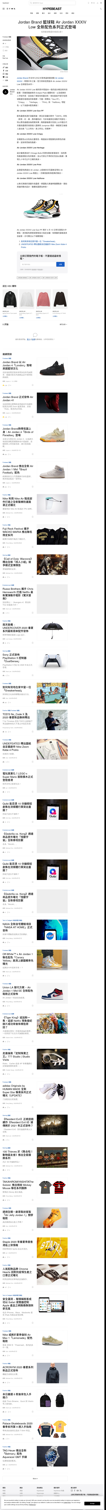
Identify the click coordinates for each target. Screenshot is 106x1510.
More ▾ (35, 1478)
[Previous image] (21, 55)
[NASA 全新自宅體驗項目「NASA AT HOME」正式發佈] (52, 931)
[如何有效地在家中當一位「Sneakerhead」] (52, 693)
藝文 (43, 13)
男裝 (21, 1491)
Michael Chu (9, 513)
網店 (73, 13)
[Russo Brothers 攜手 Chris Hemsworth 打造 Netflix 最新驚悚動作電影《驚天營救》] (52, 599)
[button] (5, 50)
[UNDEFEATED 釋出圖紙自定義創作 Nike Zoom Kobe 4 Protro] (52, 751)
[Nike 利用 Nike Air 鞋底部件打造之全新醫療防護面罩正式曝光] (52, 506)
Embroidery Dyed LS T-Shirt (25, 314)
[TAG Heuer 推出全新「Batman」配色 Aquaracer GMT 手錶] (52, 1458)
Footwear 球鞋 (7, 37)
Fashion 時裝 (6, 495)
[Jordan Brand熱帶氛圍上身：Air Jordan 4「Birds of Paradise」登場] (52, 439)
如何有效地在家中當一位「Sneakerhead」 (38, 241)
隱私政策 (40, 269)
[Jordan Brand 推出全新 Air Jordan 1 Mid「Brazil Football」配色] (52, 475)
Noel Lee (5, 58)
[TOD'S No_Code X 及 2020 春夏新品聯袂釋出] (52, 721)
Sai (7, 698)
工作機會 (57, 1496)
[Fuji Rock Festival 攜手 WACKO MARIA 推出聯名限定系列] (52, 536)
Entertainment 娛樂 (8, 585)
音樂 (55, 13)
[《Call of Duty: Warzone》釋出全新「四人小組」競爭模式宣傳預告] (52, 566)
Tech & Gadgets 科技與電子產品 (12, 920)
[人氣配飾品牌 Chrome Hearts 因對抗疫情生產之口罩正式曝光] (52, 1276)
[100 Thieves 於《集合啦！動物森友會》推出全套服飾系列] (52, 1159)
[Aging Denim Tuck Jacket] (10, 299)
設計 (49, 13)
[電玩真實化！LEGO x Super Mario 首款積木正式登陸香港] (52, 781)
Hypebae (40, 1496)
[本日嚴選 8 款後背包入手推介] (52, 1401)
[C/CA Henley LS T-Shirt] (60, 299)
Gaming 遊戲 (6, 555)
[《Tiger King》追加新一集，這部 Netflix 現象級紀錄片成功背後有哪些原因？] (52, 1027)
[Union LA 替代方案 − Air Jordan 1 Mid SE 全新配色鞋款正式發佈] (52, 995)
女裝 (21, 1493)
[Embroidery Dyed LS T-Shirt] (26, 299)
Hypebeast (40, 1491)
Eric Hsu (8, 818)
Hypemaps (40, 1493)
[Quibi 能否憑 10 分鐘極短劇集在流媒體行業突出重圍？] (52, 811)
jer (6, 788)
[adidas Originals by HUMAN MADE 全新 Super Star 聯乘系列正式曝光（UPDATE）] (52, 1094)
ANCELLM (6, 311)
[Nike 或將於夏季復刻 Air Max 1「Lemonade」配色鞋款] (52, 1343)
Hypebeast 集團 (59, 1491)
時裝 (31, 13)
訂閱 (60, 264)
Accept (92, 1503)
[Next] (63, 208)
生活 (61, 13)
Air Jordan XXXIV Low (50, 277)
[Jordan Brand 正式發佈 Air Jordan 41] (52, 405)
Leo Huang (9, 639)
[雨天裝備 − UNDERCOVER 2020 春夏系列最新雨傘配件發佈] (52, 632)
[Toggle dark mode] (101, 8)
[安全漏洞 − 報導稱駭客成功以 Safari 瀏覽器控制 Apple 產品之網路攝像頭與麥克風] (52, 1309)
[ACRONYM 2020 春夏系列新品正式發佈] (52, 1373)
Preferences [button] (32, 1504)
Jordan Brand (12, 90)
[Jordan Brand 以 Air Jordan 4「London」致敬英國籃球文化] (52, 372)
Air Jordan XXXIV (34, 277)
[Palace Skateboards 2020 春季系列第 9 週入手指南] (52, 1429)
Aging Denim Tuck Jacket (10, 313)
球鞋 (37, 13)
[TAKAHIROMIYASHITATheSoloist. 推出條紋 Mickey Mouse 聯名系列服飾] (52, 1189)
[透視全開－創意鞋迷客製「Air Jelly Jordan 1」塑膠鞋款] (52, 1219)
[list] (42, 54)
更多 (67, 13)
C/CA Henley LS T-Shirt (59, 313)
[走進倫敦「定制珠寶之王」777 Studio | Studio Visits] (52, 1062)
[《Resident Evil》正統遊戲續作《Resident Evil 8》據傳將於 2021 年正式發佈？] (52, 1128)
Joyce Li (8, 381)
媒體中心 (57, 1493)
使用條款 (34, 269)
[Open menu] (4, 9)
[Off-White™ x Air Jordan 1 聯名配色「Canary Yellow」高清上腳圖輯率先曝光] (52, 963)
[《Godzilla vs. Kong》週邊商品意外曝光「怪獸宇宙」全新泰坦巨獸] (52, 841)
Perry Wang (9, 543)
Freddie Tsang (10, 1070)
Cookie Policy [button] (67, 1502)
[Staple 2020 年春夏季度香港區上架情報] (52, 1247)
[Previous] (21, 208)
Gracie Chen (9, 1037)
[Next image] (63, 55)
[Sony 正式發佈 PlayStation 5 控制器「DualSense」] (52, 663)
